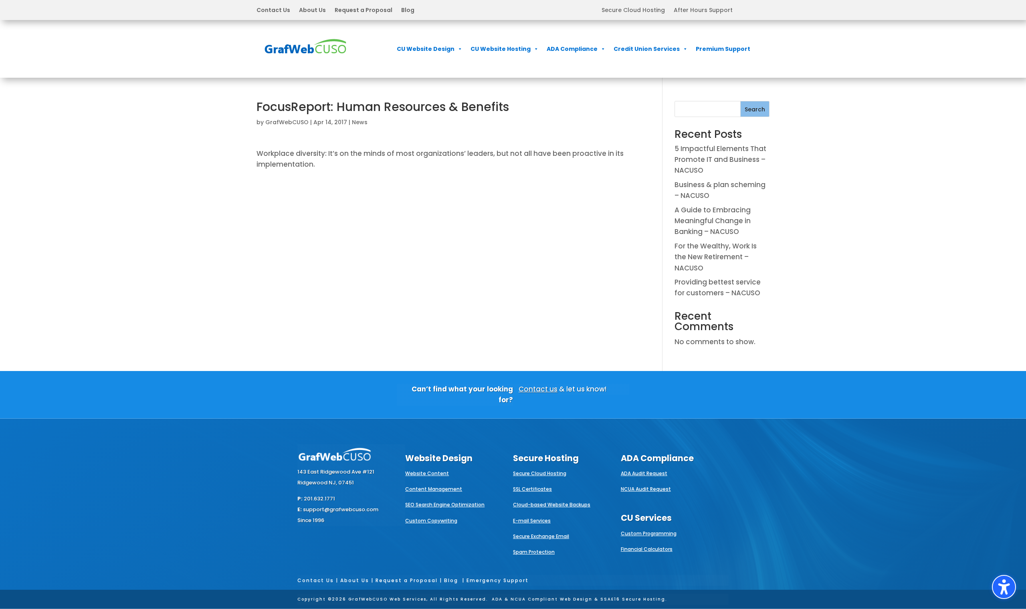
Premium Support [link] (723, 49)
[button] (335, 10)
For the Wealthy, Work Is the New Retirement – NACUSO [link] (716, 256)
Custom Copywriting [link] (431, 520)
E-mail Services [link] (532, 520)
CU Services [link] (646, 518)
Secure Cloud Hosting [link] (633, 10)
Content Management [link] (433, 489)
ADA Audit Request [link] (644, 473)
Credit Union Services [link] (647, 49)
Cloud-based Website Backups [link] (551, 504)
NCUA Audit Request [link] (646, 489)
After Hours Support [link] (703, 10)
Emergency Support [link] (498, 580)
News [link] (360, 122)
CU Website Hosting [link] (501, 49)
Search (755, 109)
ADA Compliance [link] (572, 49)
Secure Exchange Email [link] (541, 536)
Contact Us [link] (273, 10)
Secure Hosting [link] (546, 458)
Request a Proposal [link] (363, 10)
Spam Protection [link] (534, 552)
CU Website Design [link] (425, 49)
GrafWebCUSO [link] (287, 122)
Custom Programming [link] (649, 533)
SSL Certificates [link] (532, 489)
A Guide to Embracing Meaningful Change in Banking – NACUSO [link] (713, 220)
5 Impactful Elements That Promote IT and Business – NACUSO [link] (720, 159)
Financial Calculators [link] (647, 549)
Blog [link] (407, 10)
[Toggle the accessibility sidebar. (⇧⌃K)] (1004, 587)
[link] (305, 59)
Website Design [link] (439, 458)
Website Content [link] (427, 473)
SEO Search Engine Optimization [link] (445, 504)
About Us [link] (312, 10)
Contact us (538, 389)
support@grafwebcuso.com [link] (340, 509)
